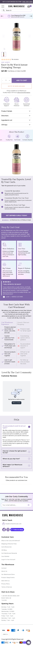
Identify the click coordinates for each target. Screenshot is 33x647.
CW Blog (4, 550)
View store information (23, 92)
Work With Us (5, 581)
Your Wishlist (5, 556)
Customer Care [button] (7, 537)
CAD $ (5, 634)
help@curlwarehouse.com (13, 524)
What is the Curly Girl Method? (10, 540)
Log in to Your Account (8, 559)
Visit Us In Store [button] (7, 592)
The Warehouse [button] (7, 564)
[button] (2, 16)
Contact (4, 568)
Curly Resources (6, 547)
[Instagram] (8, 529)
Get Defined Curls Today (16, 215)
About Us (4, 571)
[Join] (28, 505)
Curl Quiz (6, 236)
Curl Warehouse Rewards (9, 553)
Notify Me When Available (16, 86)
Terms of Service (6, 587)
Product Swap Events (8, 577)
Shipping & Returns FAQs (9, 544)
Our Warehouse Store (8, 574)
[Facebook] (4, 529)
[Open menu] (4, 6)
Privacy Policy (5, 584)
